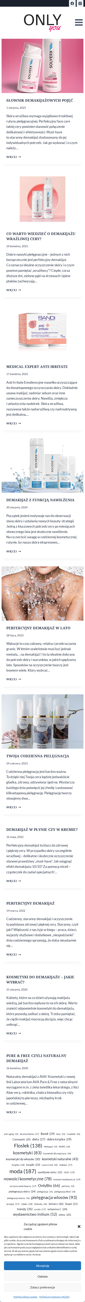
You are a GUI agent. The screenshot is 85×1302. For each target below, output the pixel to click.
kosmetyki (27, 1152)
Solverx (56, 1203)
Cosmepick (21, 1139)
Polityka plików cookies (25, 1296)
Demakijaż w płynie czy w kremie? (42, 829)
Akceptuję (42, 1265)
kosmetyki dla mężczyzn (57, 1153)
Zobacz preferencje (42, 1287)
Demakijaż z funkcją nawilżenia (40, 500)
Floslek (28, 1145)
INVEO (64, 1146)
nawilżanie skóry (50, 1172)
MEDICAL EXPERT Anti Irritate (37, 366)
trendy (25, 1209)
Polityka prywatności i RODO (54, 1296)
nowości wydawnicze (66, 1179)
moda (22, 1171)
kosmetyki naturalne (60, 1159)
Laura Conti (50, 1165)
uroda (40, 1209)
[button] (79, 1226)
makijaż (65, 1164)
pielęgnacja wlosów (54, 1197)
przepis (13, 1203)
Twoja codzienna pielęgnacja (37, 756)
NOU (69, 1172)
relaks (27, 1203)
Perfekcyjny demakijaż (30, 903)
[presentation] (42, 66)
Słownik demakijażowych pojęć (39, 100)
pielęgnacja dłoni (64, 1191)
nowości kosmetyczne (28, 1178)
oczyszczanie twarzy (23, 1186)
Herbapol (50, 1146)
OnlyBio (49, 1185)
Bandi (48, 1133)
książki (33, 1164)
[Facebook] (72, 3)
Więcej (13, 156)
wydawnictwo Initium (35, 1214)
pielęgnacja (45, 1191)
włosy (65, 1214)
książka (18, 1164)
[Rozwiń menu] (79, 22)
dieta (38, 1139)
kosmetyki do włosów (23, 1159)
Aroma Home (29, 1133)
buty (60, 1134)
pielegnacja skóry (22, 1191)
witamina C (57, 1209)
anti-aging (11, 1134)
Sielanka (40, 1204)
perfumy (68, 1186)
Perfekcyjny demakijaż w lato (38, 628)
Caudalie (73, 1134)
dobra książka (59, 1139)
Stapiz (71, 1203)
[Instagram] (80, 3)
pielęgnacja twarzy (18, 1198)
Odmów (43, 1276)
